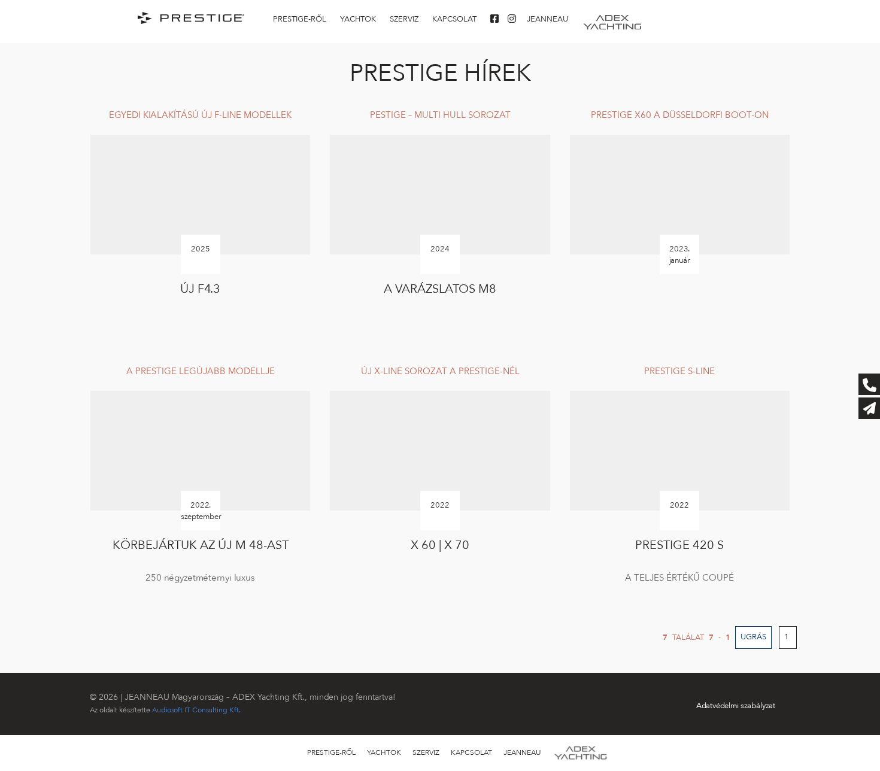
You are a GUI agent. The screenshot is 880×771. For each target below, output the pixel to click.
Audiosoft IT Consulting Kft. (196, 710)
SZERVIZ (404, 19)
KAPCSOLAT (454, 19)
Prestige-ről (299, 19)
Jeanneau (547, 19)
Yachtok (358, 19)
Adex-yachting (612, 19)
